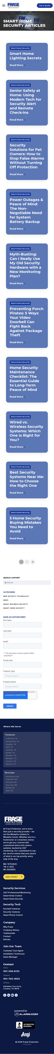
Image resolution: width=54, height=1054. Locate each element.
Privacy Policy (27, 1044)
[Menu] (3, 5)
